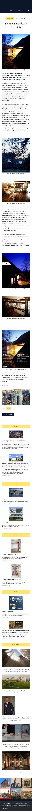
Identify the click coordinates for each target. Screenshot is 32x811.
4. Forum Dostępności (8, 611)
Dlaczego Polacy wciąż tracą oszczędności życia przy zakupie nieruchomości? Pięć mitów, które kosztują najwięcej (16, 718)
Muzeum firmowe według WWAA (16, 772)
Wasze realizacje (16, 534)
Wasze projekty (16, 484)
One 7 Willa (5, 522)
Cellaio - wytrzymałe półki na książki (11, 579)
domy (8, 408)
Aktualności (10, 18)
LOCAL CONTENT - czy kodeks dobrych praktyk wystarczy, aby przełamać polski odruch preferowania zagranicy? (16, 746)
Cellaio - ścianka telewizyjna (9, 554)
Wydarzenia (16, 591)
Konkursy (16, 426)
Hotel (3, 499)
